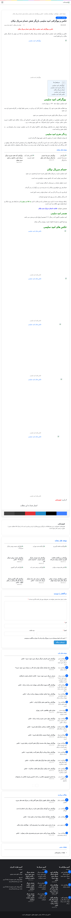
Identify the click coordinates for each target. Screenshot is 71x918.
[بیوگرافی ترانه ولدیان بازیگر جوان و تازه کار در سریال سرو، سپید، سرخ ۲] (62, 670)
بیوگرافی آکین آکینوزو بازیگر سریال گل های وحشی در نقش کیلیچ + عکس (15, 580)
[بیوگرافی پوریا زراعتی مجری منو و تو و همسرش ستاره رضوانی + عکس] (62, 835)
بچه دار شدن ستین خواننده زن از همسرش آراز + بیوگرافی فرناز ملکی (36, 825)
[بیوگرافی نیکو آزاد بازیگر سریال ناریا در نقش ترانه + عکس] (62, 819)
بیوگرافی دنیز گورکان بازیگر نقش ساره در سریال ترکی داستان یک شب (35, 808)
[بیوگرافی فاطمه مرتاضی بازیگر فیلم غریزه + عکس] (62, 729)
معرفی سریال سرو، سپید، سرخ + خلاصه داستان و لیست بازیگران (37, 676)
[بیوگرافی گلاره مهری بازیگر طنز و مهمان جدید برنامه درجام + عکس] (62, 688)
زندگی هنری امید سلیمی (58, 87)
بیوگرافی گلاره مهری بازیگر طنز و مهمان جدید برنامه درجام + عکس (36, 685)
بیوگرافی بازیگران (48, 13)
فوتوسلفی (61, 524)
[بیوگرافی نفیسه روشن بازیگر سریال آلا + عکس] (13, 550)
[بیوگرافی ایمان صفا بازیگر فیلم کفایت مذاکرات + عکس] (62, 762)
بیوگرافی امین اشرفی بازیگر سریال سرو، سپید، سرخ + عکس (38, 658)
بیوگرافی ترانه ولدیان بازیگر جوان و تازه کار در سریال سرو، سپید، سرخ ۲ (35, 667)
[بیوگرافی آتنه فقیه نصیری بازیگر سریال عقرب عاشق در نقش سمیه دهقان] (29, 157)
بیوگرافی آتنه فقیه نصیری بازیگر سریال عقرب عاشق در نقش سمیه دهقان (14, 158)
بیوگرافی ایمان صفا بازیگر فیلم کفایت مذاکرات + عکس (40, 760)
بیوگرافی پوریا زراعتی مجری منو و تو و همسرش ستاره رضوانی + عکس (35, 833)
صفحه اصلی (62, 13)
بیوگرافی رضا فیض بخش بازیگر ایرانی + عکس (42, 702)
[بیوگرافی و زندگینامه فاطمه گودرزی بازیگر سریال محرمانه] (57, 550)
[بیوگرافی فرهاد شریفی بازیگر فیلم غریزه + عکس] (62, 737)
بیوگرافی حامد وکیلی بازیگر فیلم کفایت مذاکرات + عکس (39, 768)
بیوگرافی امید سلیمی (58, 85)
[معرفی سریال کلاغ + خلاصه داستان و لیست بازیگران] (41, 897)
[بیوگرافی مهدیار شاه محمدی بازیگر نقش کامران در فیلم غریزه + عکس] (62, 746)
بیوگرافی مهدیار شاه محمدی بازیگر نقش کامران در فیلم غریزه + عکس (36, 743)
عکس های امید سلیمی (58, 94)
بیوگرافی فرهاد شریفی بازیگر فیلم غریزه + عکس (41, 735)
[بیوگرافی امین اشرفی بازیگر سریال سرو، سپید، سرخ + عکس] (62, 661)
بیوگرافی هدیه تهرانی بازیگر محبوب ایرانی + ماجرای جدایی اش (36, 559)
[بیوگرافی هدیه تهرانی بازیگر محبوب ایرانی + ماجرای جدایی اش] (35, 550)
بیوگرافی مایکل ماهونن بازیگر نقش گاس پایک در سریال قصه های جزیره (35, 800)
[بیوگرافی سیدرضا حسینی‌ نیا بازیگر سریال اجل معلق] (61, 158)
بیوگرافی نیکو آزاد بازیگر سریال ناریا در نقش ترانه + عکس (39, 816)
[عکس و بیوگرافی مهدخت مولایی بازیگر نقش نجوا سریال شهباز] (57, 571)
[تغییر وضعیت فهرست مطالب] (63, 82)
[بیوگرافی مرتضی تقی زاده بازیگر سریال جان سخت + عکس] (35, 571)
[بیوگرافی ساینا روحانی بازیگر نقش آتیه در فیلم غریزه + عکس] (62, 754)
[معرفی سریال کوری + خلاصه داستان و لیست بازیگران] (41, 886)
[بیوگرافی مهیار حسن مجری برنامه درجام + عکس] (62, 721)
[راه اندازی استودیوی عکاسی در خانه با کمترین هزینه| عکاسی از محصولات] (62, 779)
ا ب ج (20, 877)
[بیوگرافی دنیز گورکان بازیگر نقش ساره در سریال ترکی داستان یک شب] (62, 811)
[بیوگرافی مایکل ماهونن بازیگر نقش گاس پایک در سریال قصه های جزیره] (62, 802)
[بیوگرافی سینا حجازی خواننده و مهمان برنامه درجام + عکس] (62, 696)
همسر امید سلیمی (59, 92)
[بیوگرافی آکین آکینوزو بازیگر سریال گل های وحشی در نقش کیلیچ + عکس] (13, 571)
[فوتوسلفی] (66, 2)
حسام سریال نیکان (59, 90)
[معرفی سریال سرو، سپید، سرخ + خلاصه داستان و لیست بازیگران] (62, 679)
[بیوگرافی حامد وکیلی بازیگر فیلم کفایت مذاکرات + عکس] (62, 771)
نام (65, 622)
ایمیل (65, 630)
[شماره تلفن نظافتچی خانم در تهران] (62, 712)
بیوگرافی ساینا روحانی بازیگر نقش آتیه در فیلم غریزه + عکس (38, 752)
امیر (21, 872)
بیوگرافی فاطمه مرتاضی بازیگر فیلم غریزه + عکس (41, 726)
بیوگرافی (56, 13)
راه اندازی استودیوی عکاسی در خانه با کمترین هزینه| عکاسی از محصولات (35, 776)
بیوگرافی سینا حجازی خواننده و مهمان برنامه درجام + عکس (39, 694)
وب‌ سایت (31, 630)
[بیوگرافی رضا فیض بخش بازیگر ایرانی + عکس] (62, 704)
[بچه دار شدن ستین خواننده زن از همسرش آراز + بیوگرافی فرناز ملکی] (62, 827)
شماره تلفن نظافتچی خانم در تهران (45, 710)
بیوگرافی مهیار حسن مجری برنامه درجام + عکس (41, 718)
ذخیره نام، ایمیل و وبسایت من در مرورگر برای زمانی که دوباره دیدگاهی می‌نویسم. (44, 638)
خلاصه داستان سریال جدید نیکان (47, 208)
